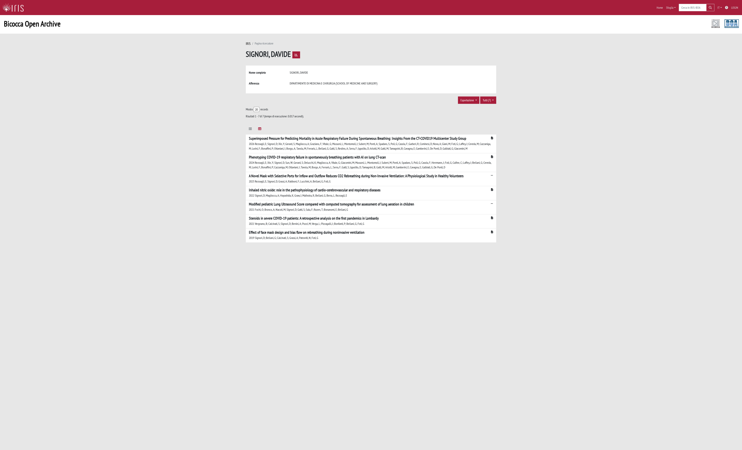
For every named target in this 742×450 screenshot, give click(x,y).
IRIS (248, 43)
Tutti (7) (487, 100)
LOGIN (734, 7)
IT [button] (718, 7)
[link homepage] (14, 7)
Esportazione (467, 100)
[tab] (250, 129)
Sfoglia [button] (669, 7)
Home (660, 7)
